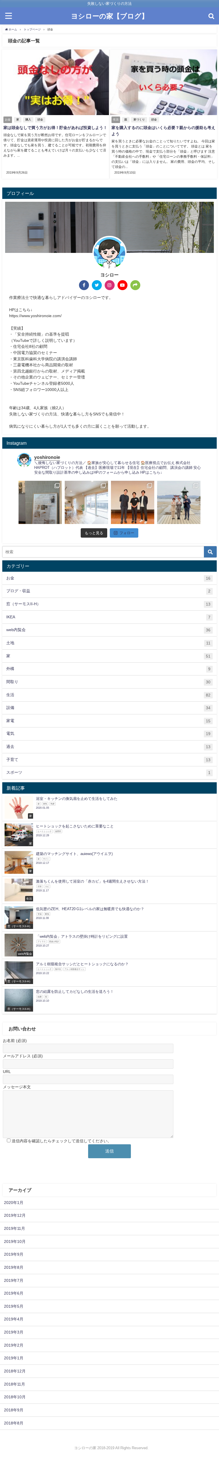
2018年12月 (15, 1371)
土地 (108, 643)
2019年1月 (13, 1358)
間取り (108, 682)
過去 (108, 746)
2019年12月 (15, 1215)
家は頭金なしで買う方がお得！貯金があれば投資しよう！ (55, 128)
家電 (108, 721)
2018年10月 (15, 1397)
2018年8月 (13, 1423)
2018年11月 (14, 1384)
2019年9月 (13, 1254)
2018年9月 (13, 1410)
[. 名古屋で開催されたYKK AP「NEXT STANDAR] (132, 502)
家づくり (139, 119)
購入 (28, 119)
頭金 (40, 119)
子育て (108, 760)
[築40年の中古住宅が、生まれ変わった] (86, 502)
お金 (108, 578)
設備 (108, 708)
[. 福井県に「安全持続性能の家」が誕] (40, 502)
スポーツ (108, 772)
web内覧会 (108, 630)
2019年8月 (13, 1267)
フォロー (126, 533)
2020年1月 (13, 1203)
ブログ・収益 (108, 591)
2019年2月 (13, 1345)
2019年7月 (13, 1280)
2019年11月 (14, 1228)
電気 (108, 733)
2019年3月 (13, 1332)
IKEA (108, 617)
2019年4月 (13, 1319)
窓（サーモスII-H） (108, 604)
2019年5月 (13, 1306)
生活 (108, 695)
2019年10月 (15, 1241)
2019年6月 (13, 1293)
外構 (108, 669)
